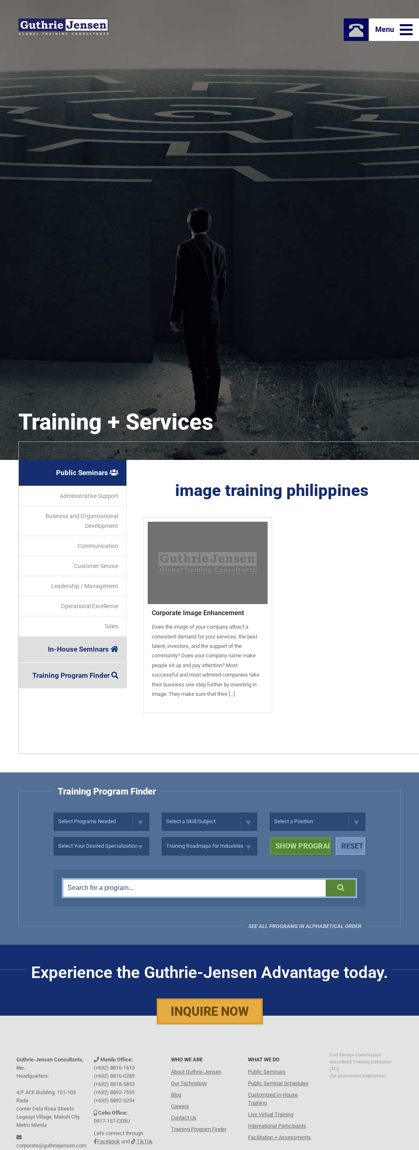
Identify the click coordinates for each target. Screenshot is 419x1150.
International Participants (277, 1123)
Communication (98, 546)
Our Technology (189, 1080)
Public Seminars (83, 473)
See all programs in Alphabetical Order (304, 926)
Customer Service (96, 566)
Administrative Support (89, 496)
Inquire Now (210, 1011)
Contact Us (183, 1115)
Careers (180, 1103)
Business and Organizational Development (81, 521)
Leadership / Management (84, 586)
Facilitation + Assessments (279, 1134)
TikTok (145, 1138)
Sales (111, 626)
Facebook (108, 1138)
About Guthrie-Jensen (196, 1069)
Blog (176, 1092)
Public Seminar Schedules (278, 1080)
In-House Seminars (79, 649)
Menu (385, 29)
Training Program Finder (71, 675)
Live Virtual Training (270, 1111)
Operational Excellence (89, 606)
